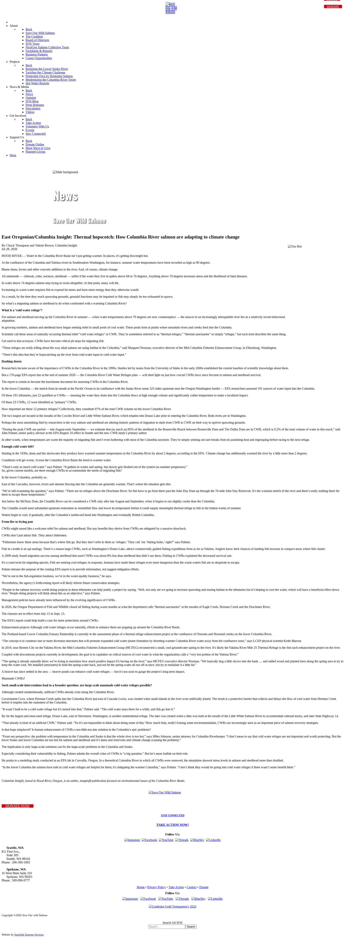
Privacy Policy (156, 887)
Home (141, 887)
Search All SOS (172, 922)
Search (191, 926)
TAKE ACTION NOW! (172, 824)
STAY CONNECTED (172, 815)
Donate (203, 887)
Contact (191, 887)
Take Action (176, 887)
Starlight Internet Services (29, 934)
